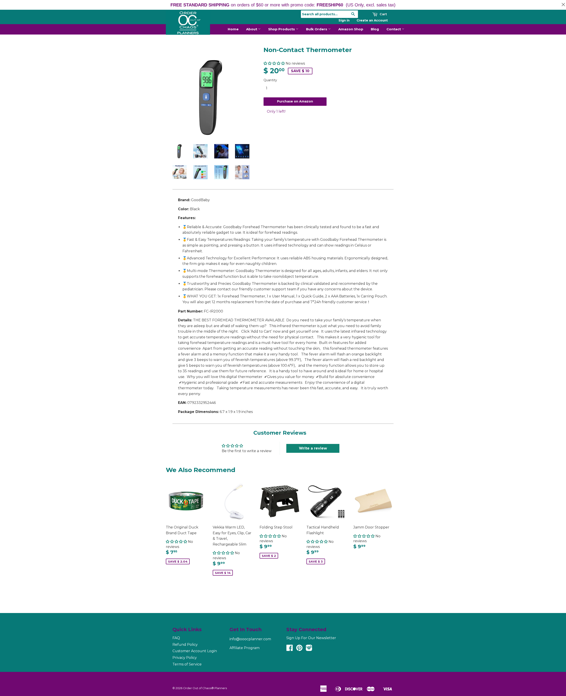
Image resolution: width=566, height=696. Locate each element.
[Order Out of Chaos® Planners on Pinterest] (299, 649)
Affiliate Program (244, 648)
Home (233, 29)
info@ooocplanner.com (250, 639)
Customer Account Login (194, 651)
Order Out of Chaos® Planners (205, 688)
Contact (394, 29)
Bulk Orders (317, 29)
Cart (383, 14)
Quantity (270, 80)
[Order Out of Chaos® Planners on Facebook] (289, 649)
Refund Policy (185, 644)
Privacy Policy (184, 658)
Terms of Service (187, 664)
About (252, 29)
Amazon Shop (350, 29)
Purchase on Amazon (295, 101)
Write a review (313, 448)
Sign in (344, 20)
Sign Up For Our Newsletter (311, 638)
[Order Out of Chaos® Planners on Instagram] (309, 649)
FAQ (176, 638)
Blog (375, 29)
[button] (274, 63)
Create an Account (372, 20)
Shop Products (282, 29)
